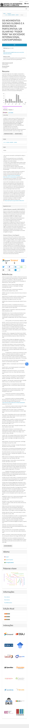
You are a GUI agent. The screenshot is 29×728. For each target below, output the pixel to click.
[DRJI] (9, 701)
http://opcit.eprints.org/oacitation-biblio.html (14, 200)
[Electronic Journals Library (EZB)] (20, 701)
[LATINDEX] (9, 656)
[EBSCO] (9, 645)
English (7, 556)
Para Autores (7, 599)
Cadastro (21, 1)
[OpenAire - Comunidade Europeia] (20, 656)
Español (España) (9, 559)
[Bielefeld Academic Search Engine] (20, 690)
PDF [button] (14, 44)
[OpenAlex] (9, 668)
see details (10, 112)
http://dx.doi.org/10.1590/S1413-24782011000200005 (14, 402)
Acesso (26, 1)
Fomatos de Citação (8, 133)
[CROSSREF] (9, 634)
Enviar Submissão (8, 545)
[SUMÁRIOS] (9, 690)
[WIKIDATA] (20, 712)
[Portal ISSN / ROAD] (9, 712)
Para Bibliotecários (8, 602)
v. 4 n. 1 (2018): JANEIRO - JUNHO (12, 14)
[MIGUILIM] (9, 679)
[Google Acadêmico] (20, 645)
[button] (5, 267)
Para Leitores (7, 597)
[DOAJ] (20, 634)
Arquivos (9, 13)
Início (4, 13)
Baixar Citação (18, 133)
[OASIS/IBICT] (20, 679)
